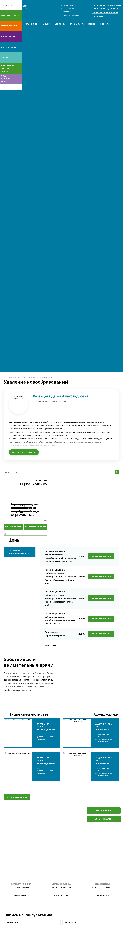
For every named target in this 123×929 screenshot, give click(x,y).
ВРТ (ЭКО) (5, 58)
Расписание (60, 24)
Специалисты (77, 24)
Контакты (104, 24)
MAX (7, 87)
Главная (7, 377)
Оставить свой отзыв (17, 797)
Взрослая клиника (68, 5)
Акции (46, 24)
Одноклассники (12, 87)
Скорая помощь (67, 11)
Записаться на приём (35, 527)
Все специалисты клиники (106, 714)
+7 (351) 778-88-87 (71, 15)
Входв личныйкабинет (5, 79)
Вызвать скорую (102, 895)
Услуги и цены (32, 24)
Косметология (8, 36)
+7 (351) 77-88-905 (33, 484)
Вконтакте (2, 87)
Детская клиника (68, 8)
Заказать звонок (13, 527)
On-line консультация (23, 452)
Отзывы (92, 24)
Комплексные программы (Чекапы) (7, 68)
